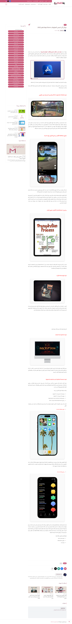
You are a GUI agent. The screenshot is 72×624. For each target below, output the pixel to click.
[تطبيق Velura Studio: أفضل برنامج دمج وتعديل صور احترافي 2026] (34, 589)
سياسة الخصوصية (29, 1)
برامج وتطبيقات (27, 4)
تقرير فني (16, 71)
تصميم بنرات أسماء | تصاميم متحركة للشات (12, 117)
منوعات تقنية (45, 4)
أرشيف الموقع (41, 1)
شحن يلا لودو (16, 44)
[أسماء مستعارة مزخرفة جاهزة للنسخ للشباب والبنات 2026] (21, 128)
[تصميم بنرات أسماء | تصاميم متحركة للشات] (21, 117)
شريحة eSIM (16, 60)
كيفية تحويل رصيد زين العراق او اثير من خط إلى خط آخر (12, 111)
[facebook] (10, 1)
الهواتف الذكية (40, 4)
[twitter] (8, 1)
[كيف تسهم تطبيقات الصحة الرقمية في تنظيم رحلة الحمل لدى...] (47, 589)
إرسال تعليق (63, 608)
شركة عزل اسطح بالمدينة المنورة (16, 75)
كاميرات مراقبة (16, 58)
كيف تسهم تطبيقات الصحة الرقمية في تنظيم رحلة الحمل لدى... (48, 597)
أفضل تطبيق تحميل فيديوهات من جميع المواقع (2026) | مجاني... (61, 597)
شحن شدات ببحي (16, 40)
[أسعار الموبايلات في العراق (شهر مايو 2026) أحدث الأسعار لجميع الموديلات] (21, 134)
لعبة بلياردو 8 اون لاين (16, 82)
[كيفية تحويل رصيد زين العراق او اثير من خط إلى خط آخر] (21, 111)
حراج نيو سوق (16, 55)
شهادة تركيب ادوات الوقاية (16, 69)
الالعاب (49, 4)
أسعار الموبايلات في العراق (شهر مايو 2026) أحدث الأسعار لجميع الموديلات (12, 136)
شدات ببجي (16, 42)
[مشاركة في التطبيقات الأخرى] (52, 568)
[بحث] (6, 4)
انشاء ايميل (16, 51)
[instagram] (6, 1)
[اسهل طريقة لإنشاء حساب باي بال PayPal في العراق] (21, 123)
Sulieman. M (62, 30)
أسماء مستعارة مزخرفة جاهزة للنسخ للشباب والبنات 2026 (12, 129)
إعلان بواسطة (18, 29)
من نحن (49, 1)
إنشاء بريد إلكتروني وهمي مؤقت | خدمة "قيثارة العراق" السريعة (16, 157)
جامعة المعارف (16, 33)
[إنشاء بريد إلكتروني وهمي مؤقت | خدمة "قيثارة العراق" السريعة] (16, 149)
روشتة (16, 64)
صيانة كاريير (16, 31)
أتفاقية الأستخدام (35, 1)
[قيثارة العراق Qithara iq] (59, 3)
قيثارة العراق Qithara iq (54, 622)
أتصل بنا (46, 1)
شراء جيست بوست (16, 35)
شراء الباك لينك (16, 38)
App (65, 24)
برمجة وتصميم (33, 4)
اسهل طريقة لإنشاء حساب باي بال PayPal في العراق (12, 123)
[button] (62, 568)
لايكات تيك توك (16, 73)
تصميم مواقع (16, 53)
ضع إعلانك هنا (16, 86)
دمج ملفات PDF (16, 80)
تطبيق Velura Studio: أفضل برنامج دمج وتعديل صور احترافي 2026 (34, 597)
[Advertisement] (36, 15)
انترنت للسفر (16, 62)
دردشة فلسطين (16, 84)
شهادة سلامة (16, 66)
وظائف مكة (16, 77)
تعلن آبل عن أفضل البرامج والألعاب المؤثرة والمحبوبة (51, 52)
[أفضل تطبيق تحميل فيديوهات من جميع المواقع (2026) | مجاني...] (61, 589)
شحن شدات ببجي (16, 46)
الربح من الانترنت (21, 4)
